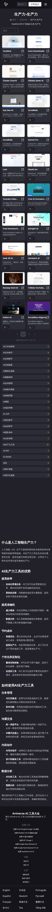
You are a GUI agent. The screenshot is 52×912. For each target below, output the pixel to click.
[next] (35, 334)
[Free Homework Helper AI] (13, 219)
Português (41, 890)
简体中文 (23, 901)
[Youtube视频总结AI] (13, 189)
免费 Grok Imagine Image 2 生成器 (26, 829)
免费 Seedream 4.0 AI (26, 852)
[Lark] (13, 160)
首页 (14, 19)
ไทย (21, 907)
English (6, 890)
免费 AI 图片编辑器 (26, 837)
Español (7, 896)
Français (7, 901)
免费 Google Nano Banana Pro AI (26, 848)
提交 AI (26, 865)
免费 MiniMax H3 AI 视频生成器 (26, 833)
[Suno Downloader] (38, 41)
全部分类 (23, 19)
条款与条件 (26, 878)
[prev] (17, 334)
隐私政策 (26, 874)
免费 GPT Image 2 (26, 840)
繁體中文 (40, 901)
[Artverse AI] (6, 4)
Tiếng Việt (41, 907)
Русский (40, 896)
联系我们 (26, 882)
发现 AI (26, 861)
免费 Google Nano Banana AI (26, 844)
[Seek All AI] (13, 249)
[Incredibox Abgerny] (38, 308)
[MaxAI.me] (38, 160)
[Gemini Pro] (38, 130)
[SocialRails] (38, 101)
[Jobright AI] (38, 219)
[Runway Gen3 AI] (13, 278)
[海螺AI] (13, 308)
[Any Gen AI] (13, 101)
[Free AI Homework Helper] (38, 189)
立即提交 (35, 4)
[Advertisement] (26, 509)
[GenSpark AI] (38, 249)
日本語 (22, 890)
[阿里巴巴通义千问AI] (38, 71)
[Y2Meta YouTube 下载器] (38, 278)
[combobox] (22, 4)
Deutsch (23, 896)
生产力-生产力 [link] (36, 19)
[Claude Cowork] (13, 71)
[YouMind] (13, 41)
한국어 (6, 907)
